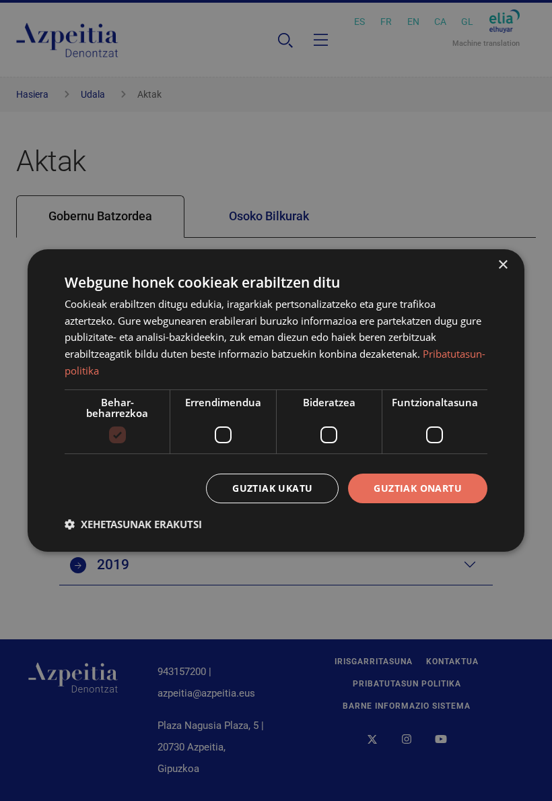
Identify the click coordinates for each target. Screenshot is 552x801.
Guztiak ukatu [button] (272, 488)
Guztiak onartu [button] (418, 488)
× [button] (502, 265)
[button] (133, 524)
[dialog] (276, 400)
